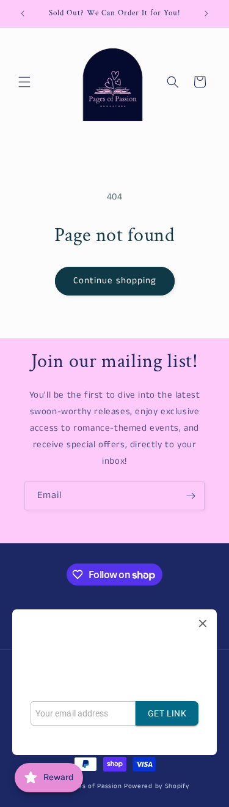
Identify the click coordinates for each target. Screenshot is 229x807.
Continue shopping (114, 280)
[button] (24, 82)
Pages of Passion (94, 786)
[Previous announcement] (22, 13)
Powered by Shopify (156, 786)
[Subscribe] (190, 496)
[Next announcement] (206, 13)
